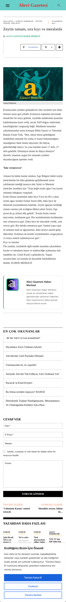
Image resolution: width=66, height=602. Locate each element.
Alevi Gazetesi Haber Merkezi (23, 36)
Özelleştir (33, 586)
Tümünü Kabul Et (33, 577)
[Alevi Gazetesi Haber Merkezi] (14, 284)
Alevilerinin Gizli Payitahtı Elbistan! (25, 356)
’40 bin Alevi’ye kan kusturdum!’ (23, 338)
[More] (59, 47)
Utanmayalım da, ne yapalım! (21, 365)
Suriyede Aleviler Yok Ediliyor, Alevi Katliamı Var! (32, 374)
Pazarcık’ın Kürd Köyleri (19, 382)
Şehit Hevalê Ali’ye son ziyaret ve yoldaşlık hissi (9, 540)
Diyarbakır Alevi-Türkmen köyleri (23, 347)
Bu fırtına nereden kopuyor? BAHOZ (25, 392)
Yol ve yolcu (23, 537)
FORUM (6, 532)
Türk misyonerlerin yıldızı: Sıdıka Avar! (39, 540)
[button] (59, 5)
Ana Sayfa (8, 21)
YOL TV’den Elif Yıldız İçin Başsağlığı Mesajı (55, 542)
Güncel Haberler (24, 21)
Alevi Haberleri (54, 533)
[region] (33, 572)
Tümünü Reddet (33, 595)
